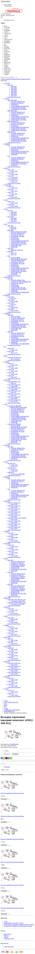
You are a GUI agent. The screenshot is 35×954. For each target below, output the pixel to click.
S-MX (5, 616)
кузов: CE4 (10, 172)
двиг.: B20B (14, 537)
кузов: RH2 (10, 620)
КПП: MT (14, 228)
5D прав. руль (11, 468)
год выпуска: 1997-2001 (18, 604)
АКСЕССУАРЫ (15, 257)
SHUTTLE (7, 637)
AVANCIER (7, 185)
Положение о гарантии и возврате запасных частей (19, 924)
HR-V (5, 356)
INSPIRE (6, 362)
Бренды (6, 935)
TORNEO (7, 676)
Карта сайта (7, 934)
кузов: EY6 (10, 545)
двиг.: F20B (14, 683)
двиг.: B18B (14, 301)
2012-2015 (14, 215)
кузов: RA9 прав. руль (13, 527)
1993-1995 (14, 88)
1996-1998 (14, 89)
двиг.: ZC (13, 298)
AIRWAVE (7, 144)
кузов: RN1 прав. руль (13, 663)
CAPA (6, 200)
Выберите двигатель (17, 250)
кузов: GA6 (10, 204)
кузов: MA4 (10, 297)
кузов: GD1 (10, 348)
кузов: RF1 (10, 648)
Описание (7, 767)
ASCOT (6, 168)
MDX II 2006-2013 (12, 121)
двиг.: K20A (14, 401)
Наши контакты (25, 79)
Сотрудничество (9, 946)
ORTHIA (6, 531)
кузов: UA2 (10, 372)
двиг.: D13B (14, 546)
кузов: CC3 (10, 366)
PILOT (6, 558)
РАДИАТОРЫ (15, 239)
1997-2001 (10, 225)
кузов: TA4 (10, 195)
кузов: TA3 (10, 192)
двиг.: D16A (14, 552)
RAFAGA (7, 607)
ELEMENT (7, 313)
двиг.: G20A (14, 174)
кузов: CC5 (14, 182)
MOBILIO (7, 477)
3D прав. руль (11, 463)
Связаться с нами (9, 938)
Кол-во (6, 754)
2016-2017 (10, 584)
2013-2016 (10, 251)
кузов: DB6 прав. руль (13, 381)
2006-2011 (14, 213)
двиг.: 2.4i (13, 254)
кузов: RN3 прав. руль (13, 669)
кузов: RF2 (10, 651)
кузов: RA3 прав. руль (13, 508)
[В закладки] (3, 763)
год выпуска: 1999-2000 (18, 474)
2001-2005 (14, 212)
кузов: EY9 (10, 554)
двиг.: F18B (14, 679)
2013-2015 (14, 95)
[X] (6, 758)
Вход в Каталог (15, 359)
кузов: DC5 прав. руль (13, 399)
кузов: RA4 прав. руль (13, 511)
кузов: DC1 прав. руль (13, 393)
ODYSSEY (7, 501)
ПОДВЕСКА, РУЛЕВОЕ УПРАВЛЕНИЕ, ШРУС (18, 565)
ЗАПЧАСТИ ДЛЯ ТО (17, 103)
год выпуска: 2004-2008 (14, 406)
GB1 (8, 478)
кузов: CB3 (10, 169)
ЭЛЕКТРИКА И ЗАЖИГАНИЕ (20, 292)
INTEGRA (7, 380)
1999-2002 (14, 91)
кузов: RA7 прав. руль (13, 521)
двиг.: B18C (14, 389)
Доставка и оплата (15, 79)
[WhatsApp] (11, 758)
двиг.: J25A (14, 377)
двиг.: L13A (14, 350)
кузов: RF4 (10, 657)
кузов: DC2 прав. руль (13, 396)
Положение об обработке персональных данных (18, 926)
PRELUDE (7, 598)
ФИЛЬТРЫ (14, 154)
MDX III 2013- (11, 132)
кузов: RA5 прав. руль (13, 515)
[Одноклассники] (4, 758)
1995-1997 (10, 639)
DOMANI (7, 295)
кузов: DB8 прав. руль (13, 387)
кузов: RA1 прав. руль (13, 502)
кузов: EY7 (10, 548)
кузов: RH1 (10, 617)
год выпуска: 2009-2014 (14, 424)
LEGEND (7, 445)
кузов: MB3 (10, 309)
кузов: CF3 (10, 678)
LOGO (6, 462)
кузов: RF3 (10, 654)
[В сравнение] (4, 763)
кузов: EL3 (10, 539)
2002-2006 (10, 230)
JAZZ (5, 404)
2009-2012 (14, 94)
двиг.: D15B (14, 203)
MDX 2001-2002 (12, 100)
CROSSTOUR (8, 277)
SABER (6, 625)
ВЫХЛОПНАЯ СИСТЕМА (19, 231)
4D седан (10, 85)
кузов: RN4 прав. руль (13, 672)
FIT (5, 347)
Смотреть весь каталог (14, 97)
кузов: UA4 (10, 375)
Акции (8, 79)
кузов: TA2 (10, 189)
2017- (9, 256)
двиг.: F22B (14, 504)
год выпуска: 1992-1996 (18, 601)
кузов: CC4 (14, 180)
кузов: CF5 (10, 684)
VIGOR (6, 689)
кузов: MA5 (10, 300)
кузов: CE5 (10, 175)
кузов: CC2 (10, 363)
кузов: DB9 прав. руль (13, 390)
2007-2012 (10, 248)
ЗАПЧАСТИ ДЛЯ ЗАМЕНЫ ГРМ (21, 281)
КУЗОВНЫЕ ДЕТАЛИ (17, 236)
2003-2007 (10, 315)
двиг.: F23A (14, 188)
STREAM (7, 661)
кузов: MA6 (10, 303)
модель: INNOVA (12, 179)
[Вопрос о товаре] (1, 763)
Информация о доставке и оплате (13, 923)
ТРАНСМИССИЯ (16, 245)
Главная (3, 79)
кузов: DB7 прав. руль (13, 384)
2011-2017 (10, 278)
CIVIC (6, 209)
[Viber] (9, 758)
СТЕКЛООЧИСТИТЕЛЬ (18, 107)
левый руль (10, 472)
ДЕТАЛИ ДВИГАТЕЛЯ (18, 101)
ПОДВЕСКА (14, 104)
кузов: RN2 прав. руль (13, 666)
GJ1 (8, 145)
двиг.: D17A (14, 664)
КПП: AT (13, 227)
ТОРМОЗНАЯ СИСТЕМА (19, 109)
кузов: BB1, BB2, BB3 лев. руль (16, 599)
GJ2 (8, 156)
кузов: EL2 (10, 536)
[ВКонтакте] (2, 758)
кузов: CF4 (10, 681)
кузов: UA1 (10, 369)
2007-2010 (10, 446)
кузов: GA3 (14, 465)
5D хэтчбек (10, 216)
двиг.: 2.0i (13, 253)
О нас (5, 921)
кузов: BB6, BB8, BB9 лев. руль (16, 602)
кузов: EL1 (10, 533)
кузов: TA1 (10, 186)
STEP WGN (7, 646)
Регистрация (7, 4)
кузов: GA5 (14, 466)
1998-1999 (10, 642)
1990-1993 (14, 86)
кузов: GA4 (10, 201)
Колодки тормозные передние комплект (12, 793)
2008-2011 (10, 331)
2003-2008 (14, 92)
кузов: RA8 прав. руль (13, 524)
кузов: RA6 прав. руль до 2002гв (16, 518)
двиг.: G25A (14, 177)
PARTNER (7, 543)
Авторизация (8, 6)
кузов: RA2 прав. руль (13, 505)
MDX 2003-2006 (12, 110)
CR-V (5, 224)
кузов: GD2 (10, 351)
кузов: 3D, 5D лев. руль (14, 357)
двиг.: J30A (14, 194)
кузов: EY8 (10, 551)
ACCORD (7, 83)
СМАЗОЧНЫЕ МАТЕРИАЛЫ (20, 106)
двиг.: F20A (14, 171)
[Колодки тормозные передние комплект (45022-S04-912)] (12, 741)
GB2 (8, 489)
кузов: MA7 (10, 306)
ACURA (6, 98)
